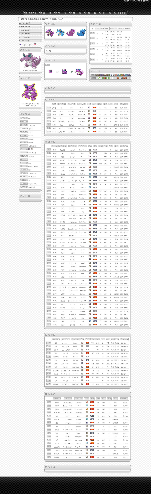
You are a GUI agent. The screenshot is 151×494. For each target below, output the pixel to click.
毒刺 (29, 153)
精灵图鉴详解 (44, 19)
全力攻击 (31, 156)
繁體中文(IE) (146, 1)
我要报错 (139, 1)
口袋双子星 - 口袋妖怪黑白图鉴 (29, 19)
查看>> (31, 45)
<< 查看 (24, 45)
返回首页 (126, 1)
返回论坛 (133, 1)
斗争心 (34, 153)
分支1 (47, 64)
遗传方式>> (124, 343)
